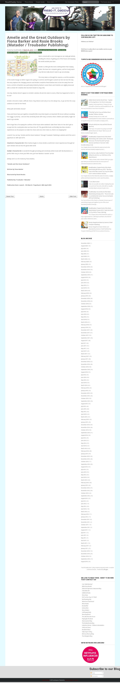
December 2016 (85, 361)
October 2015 (85, 398)
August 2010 (84, 561)
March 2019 (84, 290)
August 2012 (84, 498)
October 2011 (85, 525)
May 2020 (83, 254)
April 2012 (84, 509)
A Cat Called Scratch (94, 181)
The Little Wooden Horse (88, 616)
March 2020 (84, 259)
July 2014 (83, 438)
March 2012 (84, 511)
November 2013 (85, 459)
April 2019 (84, 288)
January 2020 (84, 264)
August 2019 (84, 277)
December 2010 (85, 551)
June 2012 (84, 503)
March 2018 (84, 322)
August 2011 (84, 530)
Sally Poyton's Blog (87, 632)
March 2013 (84, 480)
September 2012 (85, 496)
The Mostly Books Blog (88, 623)
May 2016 (83, 380)
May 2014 (83, 443)
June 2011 (84, 535)
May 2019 (83, 285)
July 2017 (83, 343)
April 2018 (84, 319)
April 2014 (84, 446)
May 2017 (83, 348)
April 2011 (84, 540)
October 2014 (85, 430)
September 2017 (85, 338)
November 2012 (85, 490)
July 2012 (83, 501)
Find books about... (106, 2)
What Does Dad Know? (88, 601)
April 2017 (84, 351)
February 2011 (85, 546)
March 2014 (84, 448)
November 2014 (85, 427)
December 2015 (85, 393)
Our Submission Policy (72, 2)
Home (42, 196)
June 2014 (84, 440)
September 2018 (85, 306)
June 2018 (84, 314)
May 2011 (83, 538)
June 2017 (84, 346)
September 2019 (85, 275)
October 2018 (85, 304)
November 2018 (85, 301)
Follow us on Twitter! (87, 41)
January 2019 (84, 296)
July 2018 (83, 311)
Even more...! (51, 2)
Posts (93, 673)
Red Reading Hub (86, 599)
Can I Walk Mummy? (87, 584)
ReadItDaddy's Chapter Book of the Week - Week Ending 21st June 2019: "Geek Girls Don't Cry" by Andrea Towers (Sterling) (101, 210)
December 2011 (85, 519)
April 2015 (84, 414)
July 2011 (83, 532)
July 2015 (83, 406)
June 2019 (84, 282)
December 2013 (85, 456)
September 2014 (85, 432)
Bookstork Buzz (86, 629)
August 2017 (84, 340)
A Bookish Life (86, 590)
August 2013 (84, 467)
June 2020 (84, 251)
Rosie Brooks (23, 52)
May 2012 (83, 506)
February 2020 (85, 261)
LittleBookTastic (86, 593)
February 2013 (85, 482)
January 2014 (84, 453)
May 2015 (83, 411)
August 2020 (84, 246)
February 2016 (85, 388)
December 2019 (85, 267)
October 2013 (85, 461)
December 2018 (85, 298)
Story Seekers (85, 610)
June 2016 (84, 377)
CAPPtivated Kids (86, 612)
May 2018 (83, 317)
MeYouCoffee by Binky (88, 634)
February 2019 (85, 293)
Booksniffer (85, 606)
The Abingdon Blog (87, 636)
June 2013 (84, 472)
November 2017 (85, 332)
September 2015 (85, 401)
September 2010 (85, 559)
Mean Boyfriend (86, 614)
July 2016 (83, 375)
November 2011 (85, 522)
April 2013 (84, 477)
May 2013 (83, 475)
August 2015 (84, 404)
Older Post (73, 196)
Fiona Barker (62, 50)
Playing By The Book (87, 619)
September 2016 (85, 369)
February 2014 (85, 451)
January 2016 (84, 390)
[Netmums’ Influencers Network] (90, 654)
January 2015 (84, 422)
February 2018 (85, 325)
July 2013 (83, 469)
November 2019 (85, 269)
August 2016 (84, 372)
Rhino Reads (85, 603)
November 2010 (85, 553)
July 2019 (83, 280)
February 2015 (85, 419)
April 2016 (84, 382)
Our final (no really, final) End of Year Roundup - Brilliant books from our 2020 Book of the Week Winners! (101, 155)
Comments (95, 676)
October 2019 (85, 272)
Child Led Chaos (86, 627)
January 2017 (84, 359)
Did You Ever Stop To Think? (89, 597)
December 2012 (85, 488)
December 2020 (85, 243)
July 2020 (83, 248)
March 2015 (84, 417)
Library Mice (85, 608)
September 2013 (85, 464)
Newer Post (10, 196)
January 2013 (84, 485)
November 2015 (85, 396)
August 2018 (84, 309)
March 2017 (84, 354)
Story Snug (85, 595)
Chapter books (40, 2)
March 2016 (84, 385)
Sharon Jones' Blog (87, 621)
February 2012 (85, 514)
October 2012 (85, 493)
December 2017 (85, 330)
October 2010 (85, 556)
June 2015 (84, 409)
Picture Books (29, 2)
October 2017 (85, 335)
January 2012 (84, 517)
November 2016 (85, 364)
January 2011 (84, 548)
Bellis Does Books (87, 586)
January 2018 (84, 327)
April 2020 (84, 256)
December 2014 (85, 425)
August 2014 (84, 435)
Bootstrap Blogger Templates (71, 680)
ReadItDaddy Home (13, 2)
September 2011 (85, 527)
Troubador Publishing (35, 52)
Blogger (106, 569)
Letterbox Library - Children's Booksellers (93, 625)
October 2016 (85, 367)
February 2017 (85, 356)
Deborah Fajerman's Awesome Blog (91, 588)
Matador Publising (13, 52)
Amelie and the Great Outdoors (47, 50)
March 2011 (84, 543)
